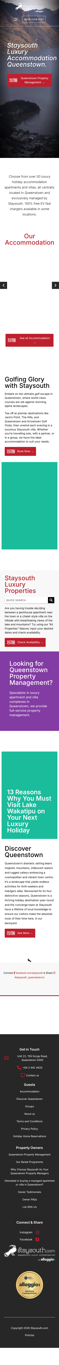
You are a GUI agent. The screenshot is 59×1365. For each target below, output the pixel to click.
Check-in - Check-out (17, 111)
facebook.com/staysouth (29, 973)
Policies (29, 1335)
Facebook (26, 1239)
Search (44, 136)
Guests (10, 123)
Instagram (26, 1232)
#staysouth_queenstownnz (30, 977)
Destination (12, 100)
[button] (3, 285)
